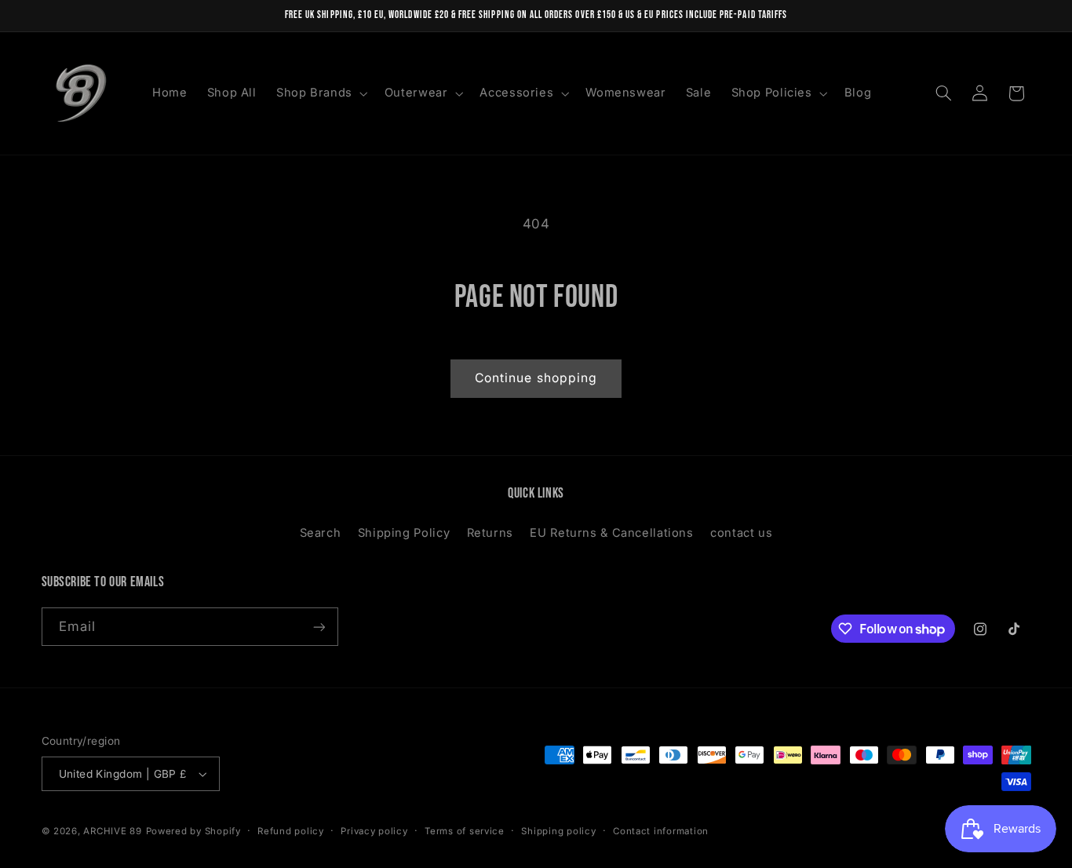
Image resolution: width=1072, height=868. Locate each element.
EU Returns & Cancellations (611, 533)
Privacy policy (374, 831)
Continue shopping (536, 377)
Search (320, 533)
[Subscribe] (319, 626)
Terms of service (465, 831)
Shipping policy (558, 831)
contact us (741, 533)
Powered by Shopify (193, 831)
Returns (490, 533)
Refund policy (290, 831)
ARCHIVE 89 (112, 831)
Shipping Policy (404, 533)
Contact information (661, 831)
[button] (320, 93)
